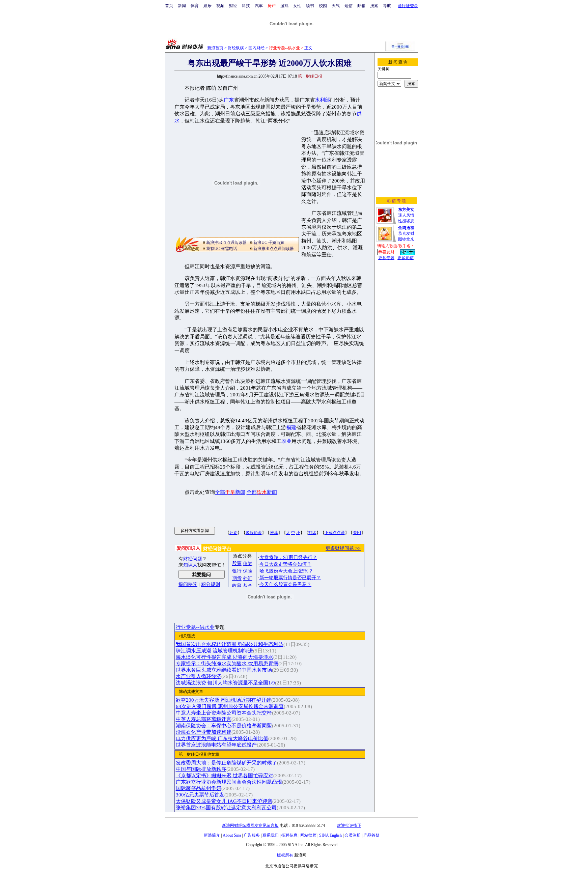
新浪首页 (215, 48)
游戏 (284, 5)
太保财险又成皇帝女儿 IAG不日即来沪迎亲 (224, 801)
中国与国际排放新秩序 (201, 769)
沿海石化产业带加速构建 (203, 732)
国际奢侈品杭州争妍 (198, 788)
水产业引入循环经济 (198, 676)
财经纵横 (236, 48)
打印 (312, 532)
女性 (297, 5)
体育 (195, 5)
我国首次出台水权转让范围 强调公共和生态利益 (229, 644)
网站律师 (308, 835)
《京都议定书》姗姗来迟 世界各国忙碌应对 (224, 775)
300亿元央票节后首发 (200, 794)
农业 (286, 441)
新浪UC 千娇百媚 (268, 242)
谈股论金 (254, 532)
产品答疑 (371, 835)
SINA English (330, 835)
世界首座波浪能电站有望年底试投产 (216, 745)
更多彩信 (405, 257)
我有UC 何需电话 (221, 248)
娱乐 (207, 5)
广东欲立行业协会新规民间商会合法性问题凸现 (229, 782)
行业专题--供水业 (195, 627)
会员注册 (352, 835)
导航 (387, 5)
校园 (323, 5)
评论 (233, 532)
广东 (229, 100)
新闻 (182, 5)
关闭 (357, 532)
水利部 (322, 100)
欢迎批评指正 (349, 825)
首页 (169, 5)
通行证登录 (408, 5)
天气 (336, 5)
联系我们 (270, 835)
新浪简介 (212, 835)
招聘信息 (289, 835)
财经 (233, 5)
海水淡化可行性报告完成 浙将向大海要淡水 (224, 657)
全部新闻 (230, 492)
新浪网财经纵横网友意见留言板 (250, 825)
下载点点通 (335, 532)
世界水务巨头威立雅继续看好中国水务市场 (224, 670)
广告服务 (252, 835)
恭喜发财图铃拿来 (406, 233)
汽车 (259, 5)
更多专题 (386, 257)
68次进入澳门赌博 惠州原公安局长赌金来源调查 (230, 706)
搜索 (374, 5)
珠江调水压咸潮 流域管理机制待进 (214, 650)
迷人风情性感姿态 (406, 215)
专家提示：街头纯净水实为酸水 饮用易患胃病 (227, 663)
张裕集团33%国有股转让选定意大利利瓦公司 (226, 807)
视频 (220, 5)
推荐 (274, 532)
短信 (348, 5)
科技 (246, 5)
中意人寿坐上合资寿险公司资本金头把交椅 (224, 713)
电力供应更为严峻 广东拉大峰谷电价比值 (222, 738)
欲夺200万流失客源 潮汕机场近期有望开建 (223, 700)
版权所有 (285, 855)
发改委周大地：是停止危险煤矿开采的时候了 (226, 762)
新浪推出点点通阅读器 (226, 242)
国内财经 (256, 48)
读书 (310, 5)
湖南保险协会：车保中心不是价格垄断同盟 (224, 725)
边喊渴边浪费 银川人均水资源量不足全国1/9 (225, 682)
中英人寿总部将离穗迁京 (203, 719)
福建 (291, 427)
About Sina (232, 835)
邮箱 (361, 5)
